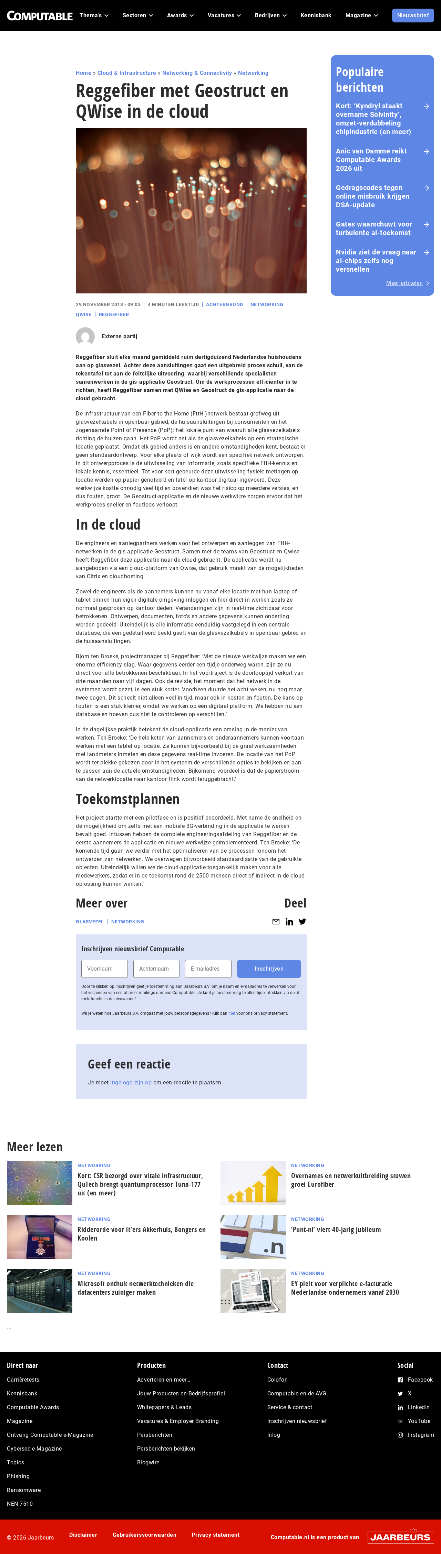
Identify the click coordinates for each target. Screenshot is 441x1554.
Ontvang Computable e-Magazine (50, 1435)
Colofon (277, 1379)
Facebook (420, 1379)
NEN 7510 (20, 1504)
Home (83, 73)
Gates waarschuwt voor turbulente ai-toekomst (374, 228)
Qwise (84, 314)
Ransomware (24, 1490)
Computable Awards (33, 1407)
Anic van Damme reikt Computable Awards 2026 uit (371, 159)
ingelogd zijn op (131, 1082)
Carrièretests (23, 1379)
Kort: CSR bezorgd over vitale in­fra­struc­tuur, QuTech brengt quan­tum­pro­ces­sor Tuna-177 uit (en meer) (140, 1184)
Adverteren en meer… (164, 1379)
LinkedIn (419, 1407)
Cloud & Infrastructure (127, 73)
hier (231, 1013)
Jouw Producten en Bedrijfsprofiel (181, 1393)
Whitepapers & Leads (164, 1407)
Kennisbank (22, 1393)
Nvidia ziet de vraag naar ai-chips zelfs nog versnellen (376, 260)
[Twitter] (302, 922)
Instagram (421, 1435)
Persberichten (155, 1435)
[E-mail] (276, 922)
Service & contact (289, 1407)
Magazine (19, 1421)
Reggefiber (114, 314)
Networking (253, 73)
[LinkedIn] (289, 922)
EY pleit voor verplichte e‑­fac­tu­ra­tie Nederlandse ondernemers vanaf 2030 (345, 1288)
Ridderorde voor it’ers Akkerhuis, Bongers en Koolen (142, 1234)
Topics (15, 1462)
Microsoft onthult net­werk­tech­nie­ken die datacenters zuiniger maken (136, 1288)
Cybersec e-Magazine (34, 1448)
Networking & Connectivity (197, 73)
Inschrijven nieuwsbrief (297, 1421)
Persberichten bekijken (166, 1448)
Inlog (273, 1435)
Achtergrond (224, 304)
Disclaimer (83, 1535)
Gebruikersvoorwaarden (145, 1535)
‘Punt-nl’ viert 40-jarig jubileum (336, 1229)
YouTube (419, 1421)
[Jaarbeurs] (397, 1537)
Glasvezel (90, 921)
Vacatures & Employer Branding (178, 1421)
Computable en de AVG (297, 1393)
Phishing (18, 1476)
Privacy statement (216, 1535)
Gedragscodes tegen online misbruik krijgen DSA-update (373, 196)
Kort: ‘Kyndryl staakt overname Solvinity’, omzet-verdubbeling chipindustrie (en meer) (373, 119)
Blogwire (148, 1462)
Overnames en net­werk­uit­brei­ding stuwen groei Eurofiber (351, 1180)
